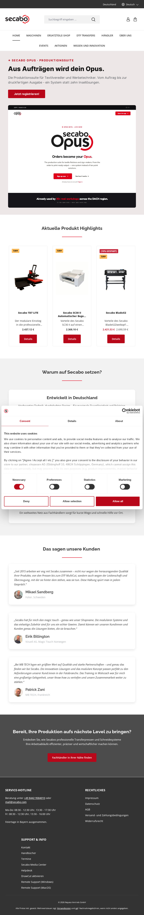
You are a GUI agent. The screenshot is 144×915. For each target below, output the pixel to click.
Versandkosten (64, 908)
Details (28, 339)
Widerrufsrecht (94, 821)
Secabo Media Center (33, 864)
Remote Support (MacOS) (36, 887)
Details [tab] (72, 421)
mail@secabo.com (16, 802)
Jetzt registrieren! (26, 94)
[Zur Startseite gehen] (17, 19)
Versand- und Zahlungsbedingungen (107, 815)
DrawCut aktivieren (32, 876)
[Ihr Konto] (128, 19)
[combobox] (65, 19)
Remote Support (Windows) (37, 882)
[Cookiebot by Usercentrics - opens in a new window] (124, 411)
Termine (26, 858)
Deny (26, 501)
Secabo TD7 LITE (28, 312)
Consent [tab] (25, 421)
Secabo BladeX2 (116, 312)
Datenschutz (92, 803)
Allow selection (72, 501)
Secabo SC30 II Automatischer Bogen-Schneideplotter (72, 314)
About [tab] (119, 421)
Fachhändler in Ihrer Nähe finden (72, 757)
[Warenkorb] (135, 19)
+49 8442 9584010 (34, 798)
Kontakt (25, 847)
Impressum (92, 798)
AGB (87, 809)
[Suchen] (93, 19)
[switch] (54, 487)
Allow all (118, 501)
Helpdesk (26, 870)
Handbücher (28, 853)
